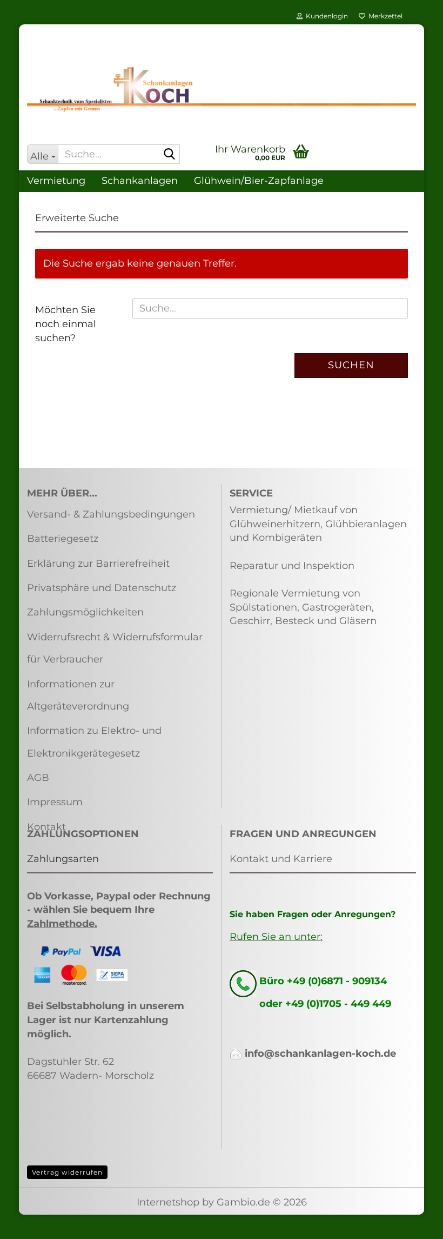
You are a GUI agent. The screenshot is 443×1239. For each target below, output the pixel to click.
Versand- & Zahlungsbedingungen (111, 514)
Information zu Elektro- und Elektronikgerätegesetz (94, 742)
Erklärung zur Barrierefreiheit (98, 563)
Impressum (55, 802)
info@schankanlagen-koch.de (320, 1053)
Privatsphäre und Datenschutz (101, 588)
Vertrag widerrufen (67, 1172)
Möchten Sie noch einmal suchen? (65, 323)
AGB (38, 778)
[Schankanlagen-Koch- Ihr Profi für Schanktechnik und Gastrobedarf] (221, 89)
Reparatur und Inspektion (292, 566)
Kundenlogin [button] (325, 16)
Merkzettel (383, 16)
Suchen (351, 365)
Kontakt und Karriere (281, 859)
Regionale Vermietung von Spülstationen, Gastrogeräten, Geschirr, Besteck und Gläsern (303, 607)
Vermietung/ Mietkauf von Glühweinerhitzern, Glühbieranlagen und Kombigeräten (318, 524)
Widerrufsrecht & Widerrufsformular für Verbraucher (115, 648)
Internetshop (168, 1202)
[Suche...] (169, 154)
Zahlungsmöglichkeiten (85, 612)
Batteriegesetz (62, 539)
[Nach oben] (413, 1222)
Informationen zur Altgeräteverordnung (78, 695)
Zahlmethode (61, 924)
